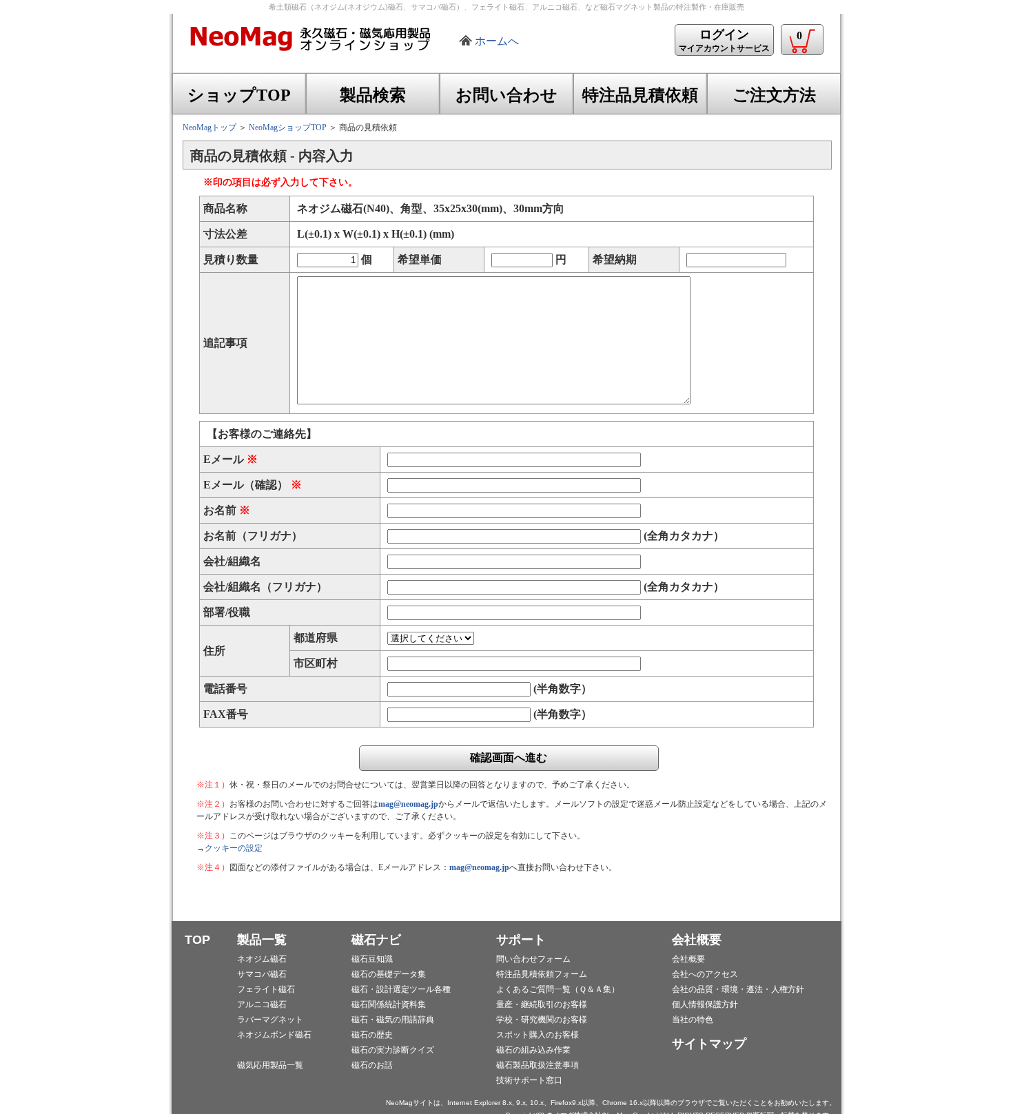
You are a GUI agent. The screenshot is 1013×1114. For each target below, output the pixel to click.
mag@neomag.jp (408, 804)
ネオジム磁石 (262, 959)
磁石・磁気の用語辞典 (392, 1019)
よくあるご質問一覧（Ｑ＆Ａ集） (558, 989)
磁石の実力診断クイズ (392, 1050)
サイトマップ (709, 1044)
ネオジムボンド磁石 (274, 1035)
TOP (197, 940)
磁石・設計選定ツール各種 (401, 989)
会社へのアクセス (705, 974)
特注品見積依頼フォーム (541, 974)
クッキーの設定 (234, 848)
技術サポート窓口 (529, 1080)
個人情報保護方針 (705, 1004)
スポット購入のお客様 (537, 1035)
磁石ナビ (376, 940)
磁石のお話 (372, 1065)
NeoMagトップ (209, 127)
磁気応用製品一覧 (270, 1065)
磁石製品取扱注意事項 (537, 1065)
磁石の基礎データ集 (388, 974)
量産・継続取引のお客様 (541, 1004)
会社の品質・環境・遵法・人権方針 (738, 989)
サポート (521, 940)
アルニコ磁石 (262, 1004)
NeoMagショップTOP (288, 127)
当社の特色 (692, 1019)
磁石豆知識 (372, 959)
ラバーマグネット (270, 1019)
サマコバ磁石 (262, 974)
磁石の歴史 (372, 1035)
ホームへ (497, 41)
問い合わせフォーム (533, 959)
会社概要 (697, 940)
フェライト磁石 (266, 989)
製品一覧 (262, 940)
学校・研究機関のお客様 (541, 1019)
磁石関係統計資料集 (388, 1004)
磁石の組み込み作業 (533, 1050)
